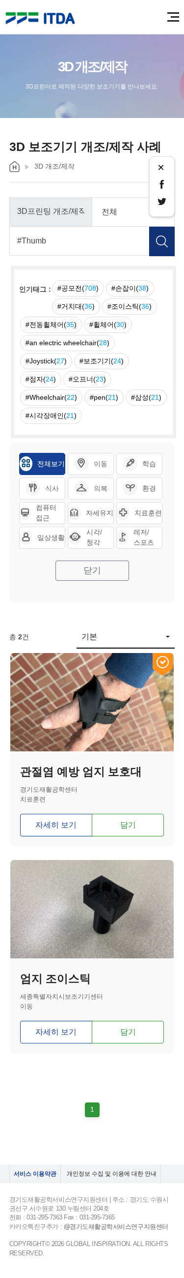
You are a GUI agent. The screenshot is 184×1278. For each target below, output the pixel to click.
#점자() (41, 379)
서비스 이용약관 (35, 1173)
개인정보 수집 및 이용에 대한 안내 (112, 1173)
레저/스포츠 (143, 537)
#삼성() (146, 397)
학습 (149, 464)
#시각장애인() (51, 415)
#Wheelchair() (51, 397)
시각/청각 (94, 537)
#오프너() (87, 379)
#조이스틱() (129, 306)
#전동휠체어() (51, 324)
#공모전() (78, 288)
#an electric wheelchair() (67, 343)
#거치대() (76, 306)
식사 (52, 488)
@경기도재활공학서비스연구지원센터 (116, 1226)
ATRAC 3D (42, 18)
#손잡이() (130, 288)
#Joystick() (46, 361)
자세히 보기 (56, 825)
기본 (89, 636)
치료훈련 (148, 513)
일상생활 (51, 537)
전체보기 (51, 464)
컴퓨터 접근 (46, 513)
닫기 (92, 570)
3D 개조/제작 (54, 166)
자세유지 (99, 513)
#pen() (104, 397)
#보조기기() (101, 361)
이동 (100, 464)
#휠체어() (108, 324)
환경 (149, 488)
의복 (100, 488)
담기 (128, 825)
